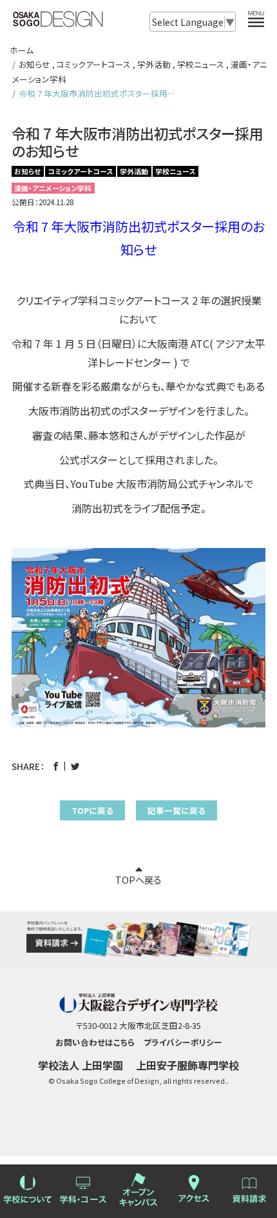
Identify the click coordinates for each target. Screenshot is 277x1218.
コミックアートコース (94, 64)
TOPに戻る (92, 810)
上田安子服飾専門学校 (187, 1065)
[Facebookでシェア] (56, 766)
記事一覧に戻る (176, 810)
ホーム (21, 50)
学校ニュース (200, 64)
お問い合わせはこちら (95, 1042)
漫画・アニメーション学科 (52, 188)
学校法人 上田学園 (80, 1065)
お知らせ (34, 64)
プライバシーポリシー (183, 1042)
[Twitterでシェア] (75, 766)
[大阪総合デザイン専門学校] (58, 21)
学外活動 (154, 64)
